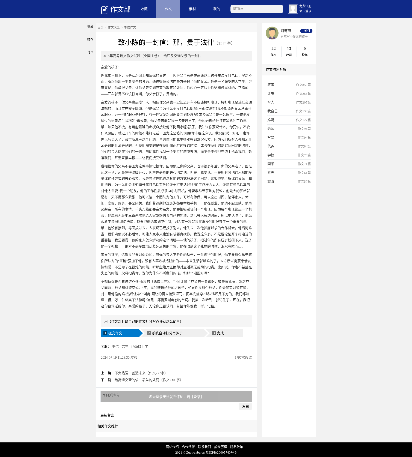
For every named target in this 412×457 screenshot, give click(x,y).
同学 (270, 164)
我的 (216, 9)
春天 (270, 172)
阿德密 (286, 31)
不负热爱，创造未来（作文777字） (141, 373)
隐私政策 (236, 447)
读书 (270, 93)
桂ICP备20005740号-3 (221, 452)
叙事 (270, 85)
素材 (192, 9)
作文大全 (114, 27)
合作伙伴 (188, 447)
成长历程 (220, 447)
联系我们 (204, 447)
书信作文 (130, 27)
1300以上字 (139, 347)
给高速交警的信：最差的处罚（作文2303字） (149, 380)
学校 (270, 155)
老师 (270, 129)
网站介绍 (172, 447)
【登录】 (197, 397)
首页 (100, 27)
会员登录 (305, 11)
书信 (115, 347)
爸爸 (270, 146)
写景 (270, 137)
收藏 (144, 9)
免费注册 (305, 6)
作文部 (120, 9)
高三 (124, 347)
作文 (168, 9)
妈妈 (270, 120)
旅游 (270, 181)
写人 (270, 102)
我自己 (272, 111)
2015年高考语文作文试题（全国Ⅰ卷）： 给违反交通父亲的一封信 (152, 56)
